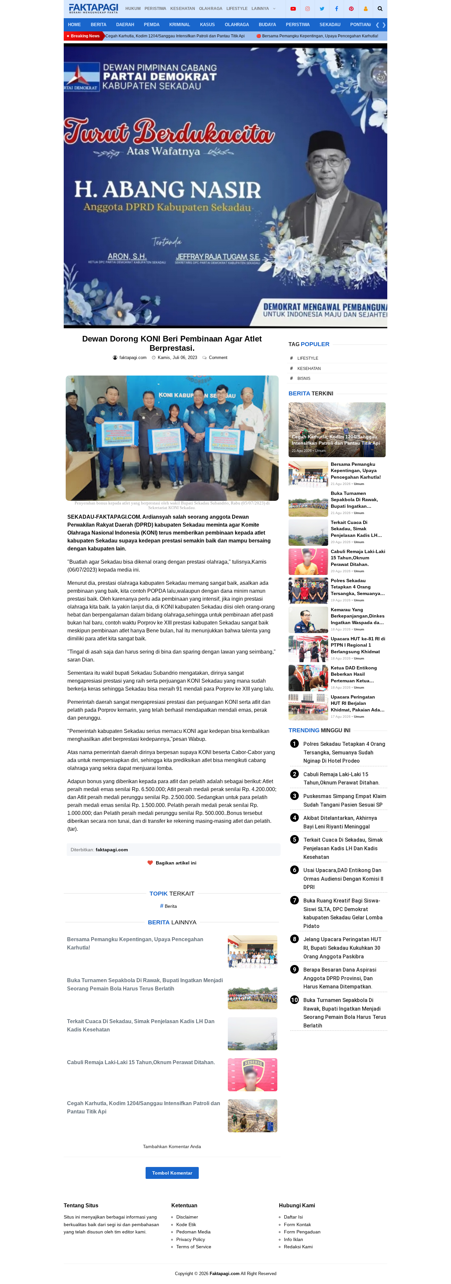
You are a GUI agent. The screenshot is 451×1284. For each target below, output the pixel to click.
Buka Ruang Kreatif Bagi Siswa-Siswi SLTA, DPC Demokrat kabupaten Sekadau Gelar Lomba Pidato (343, 913)
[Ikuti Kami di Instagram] (307, 8)
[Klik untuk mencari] (380, 8)
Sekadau (330, 24)
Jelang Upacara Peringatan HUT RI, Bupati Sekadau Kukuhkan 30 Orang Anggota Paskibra (342, 947)
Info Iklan (293, 1239)
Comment (219, 357)
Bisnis (303, 378)
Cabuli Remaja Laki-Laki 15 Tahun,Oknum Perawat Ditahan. (341, 778)
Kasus (207, 24)
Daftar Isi (293, 1217)
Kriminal (179, 24)
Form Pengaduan (302, 1231)
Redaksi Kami (298, 1246)
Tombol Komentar (172, 1173)
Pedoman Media (193, 1231)
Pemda (151, 24)
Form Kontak (297, 1224)
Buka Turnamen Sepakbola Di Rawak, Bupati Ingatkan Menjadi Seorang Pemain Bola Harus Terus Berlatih (344, 1013)
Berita (98, 24)
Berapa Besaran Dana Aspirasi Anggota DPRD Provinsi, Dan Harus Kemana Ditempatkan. (339, 978)
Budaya (267, 24)
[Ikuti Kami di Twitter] (322, 8)
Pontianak (362, 24)
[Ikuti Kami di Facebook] (337, 8)
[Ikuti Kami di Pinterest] (351, 8)
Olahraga (237, 24)
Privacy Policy (190, 1239)
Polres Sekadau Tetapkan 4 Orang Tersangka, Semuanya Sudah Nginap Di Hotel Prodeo (344, 752)
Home (74, 24)
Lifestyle (307, 358)
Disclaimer (187, 1217)
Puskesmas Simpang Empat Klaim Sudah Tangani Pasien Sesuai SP (344, 800)
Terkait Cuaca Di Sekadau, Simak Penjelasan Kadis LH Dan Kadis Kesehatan (343, 848)
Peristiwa (298, 24)
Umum (359, 484)
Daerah (125, 24)
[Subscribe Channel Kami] (293, 8)
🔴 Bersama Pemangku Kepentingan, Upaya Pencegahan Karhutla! (246, 36)
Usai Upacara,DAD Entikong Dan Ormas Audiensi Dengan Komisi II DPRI (343, 878)
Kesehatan (309, 368)
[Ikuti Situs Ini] (366, 8)
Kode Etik (186, 1224)
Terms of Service (193, 1246)
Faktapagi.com (225, 1273)
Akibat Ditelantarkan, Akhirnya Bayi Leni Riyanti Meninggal (340, 822)
